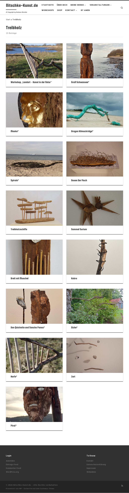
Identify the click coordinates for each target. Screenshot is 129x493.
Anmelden (10, 461)
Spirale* (15, 180)
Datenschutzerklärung (96, 464)
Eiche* (74, 327)
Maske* (15, 131)
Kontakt (90, 461)
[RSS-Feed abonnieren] (122, 485)
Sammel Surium (79, 229)
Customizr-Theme (47, 488)
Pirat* (14, 425)
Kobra (74, 278)
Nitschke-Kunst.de (22, 485)
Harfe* (14, 376)
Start (8, 19)
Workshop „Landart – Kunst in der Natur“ (31, 82)
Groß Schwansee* (80, 82)
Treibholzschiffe (19, 229)
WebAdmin (91, 472)
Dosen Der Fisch (79, 180)
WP (20, 488)
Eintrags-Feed (12, 464)
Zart (73, 376)
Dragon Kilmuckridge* (82, 131)
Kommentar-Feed (13, 468)
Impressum (91, 468)
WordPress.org (12, 472)
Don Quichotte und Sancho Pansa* (28, 327)
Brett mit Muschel (19, 278)
